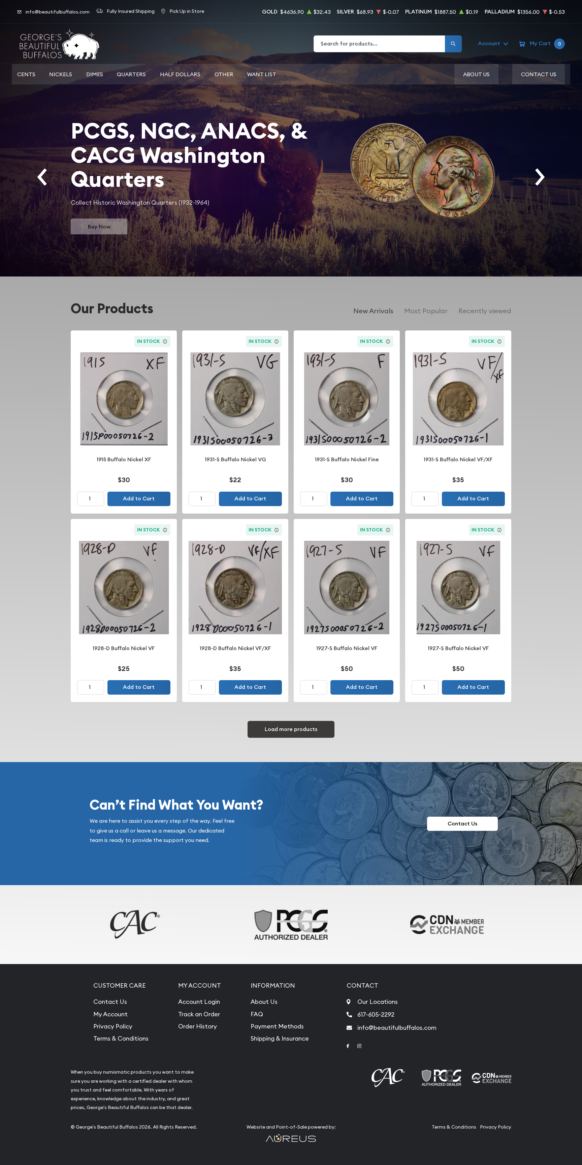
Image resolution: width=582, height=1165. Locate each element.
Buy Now (99, 225)
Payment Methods (277, 1026)
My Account (110, 1014)
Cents (26, 74)
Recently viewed (484, 311)
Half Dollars (180, 74)
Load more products (291, 729)
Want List (261, 74)
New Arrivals (373, 311)
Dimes (94, 74)
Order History (197, 1026)
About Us (476, 74)
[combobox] (380, 43)
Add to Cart (139, 498)
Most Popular (426, 311)
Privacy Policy (112, 1026)
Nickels (60, 74)
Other (224, 74)
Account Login (199, 1002)
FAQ (257, 1014)
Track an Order (199, 1014)
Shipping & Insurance (280, 1038)
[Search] (453, 43)
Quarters (131, 74)
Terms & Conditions (121, 1038)
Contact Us (538, 74)
